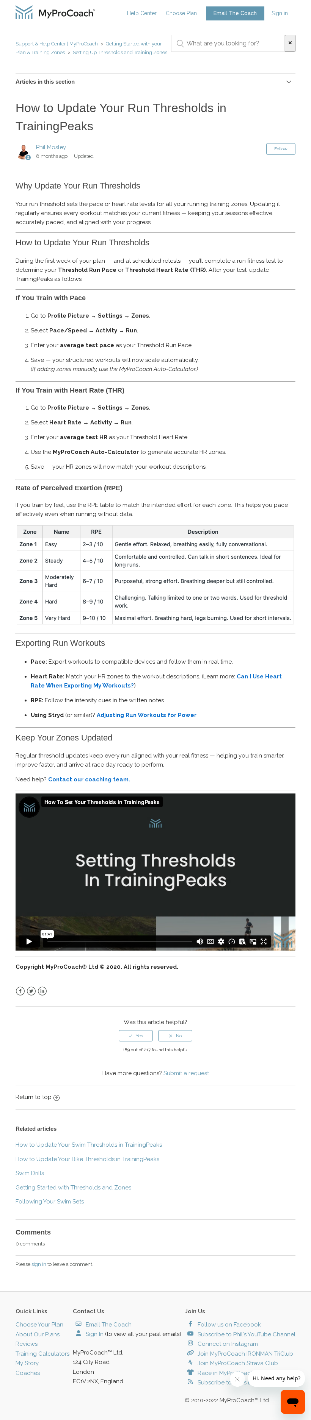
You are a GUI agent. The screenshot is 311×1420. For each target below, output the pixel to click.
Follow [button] (280, 148)
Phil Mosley (51, 147)
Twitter (31, 991)
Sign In (94, 1334)
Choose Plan (181, 13)
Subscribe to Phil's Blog (228, 1382)
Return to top (34, 1097)
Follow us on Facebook (228, 1324)
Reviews (27, 1344)
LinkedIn (42, 991)
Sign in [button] (280, 13)
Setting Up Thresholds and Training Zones (120, 52)
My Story (27, 1363)
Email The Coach (235, 13)
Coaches (28, 1373)
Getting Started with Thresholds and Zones (73, 1187)
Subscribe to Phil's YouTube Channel (245, 1334)
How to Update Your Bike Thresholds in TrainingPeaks (87, 1159)
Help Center (142, 13)
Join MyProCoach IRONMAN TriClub (244, 1353)
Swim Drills (30, 1173)
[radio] (136, 1035)
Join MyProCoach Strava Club (237, 1363)
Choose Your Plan (39, 1324)
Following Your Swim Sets (50, 1201)
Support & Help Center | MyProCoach (57, 44)
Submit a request (186, 1073)
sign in (38, 1264)
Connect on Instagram (227, 1344)
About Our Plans (38, 1334)
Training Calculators (42, 1353)
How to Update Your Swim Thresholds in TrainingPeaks (89, 1144)
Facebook (20, 991)
